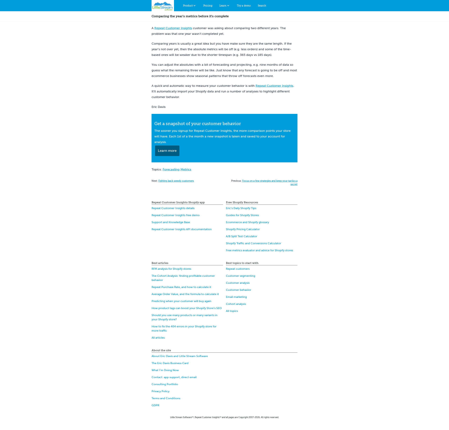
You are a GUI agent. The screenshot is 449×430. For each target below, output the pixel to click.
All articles (158, 337)
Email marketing (236, 297)
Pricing (207, 5)
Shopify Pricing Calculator (243, 229)
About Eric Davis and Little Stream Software (180, 356)
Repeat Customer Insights (173, 28)
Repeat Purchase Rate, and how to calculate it (181, 287)
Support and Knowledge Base (171, 222)
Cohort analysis (236, 304)
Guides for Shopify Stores (242, 215)
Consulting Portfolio (165, 384)
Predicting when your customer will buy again (181, 301)
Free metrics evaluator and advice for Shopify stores (259, 250)
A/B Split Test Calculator (241, 236)
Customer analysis (238, 282)
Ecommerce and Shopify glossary (247, 222)
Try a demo (244, 5)
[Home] (163, 5)
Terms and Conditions (166, 398)
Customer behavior (238, 290)
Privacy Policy (160, 391)
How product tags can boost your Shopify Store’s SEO (187, 308)
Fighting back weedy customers (176, 181)
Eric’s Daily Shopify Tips (241, 208)
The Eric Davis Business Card (170, 363)
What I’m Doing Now (165, 370)
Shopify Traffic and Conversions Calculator (253, 243)
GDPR (155, 405)
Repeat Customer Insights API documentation (182, 229)
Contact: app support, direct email (174, 377)
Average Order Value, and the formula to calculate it (185, 294)
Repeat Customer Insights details (173, 208)
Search (262, 5)
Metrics (185, 169)
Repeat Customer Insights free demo (176, 215)
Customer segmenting (240, 275)
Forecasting (171, 169)
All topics (232, 311)
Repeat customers (238, 268)
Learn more (167, 151)
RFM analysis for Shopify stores (171, 268)
